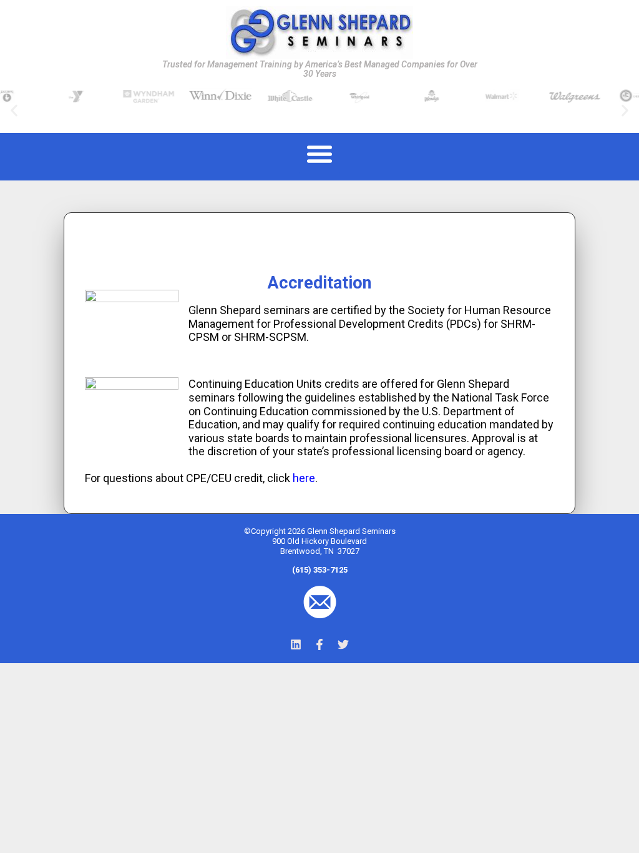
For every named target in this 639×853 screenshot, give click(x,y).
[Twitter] (343, 644)
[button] (14, 110)
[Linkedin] (295, 644)
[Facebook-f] (319, 644)
